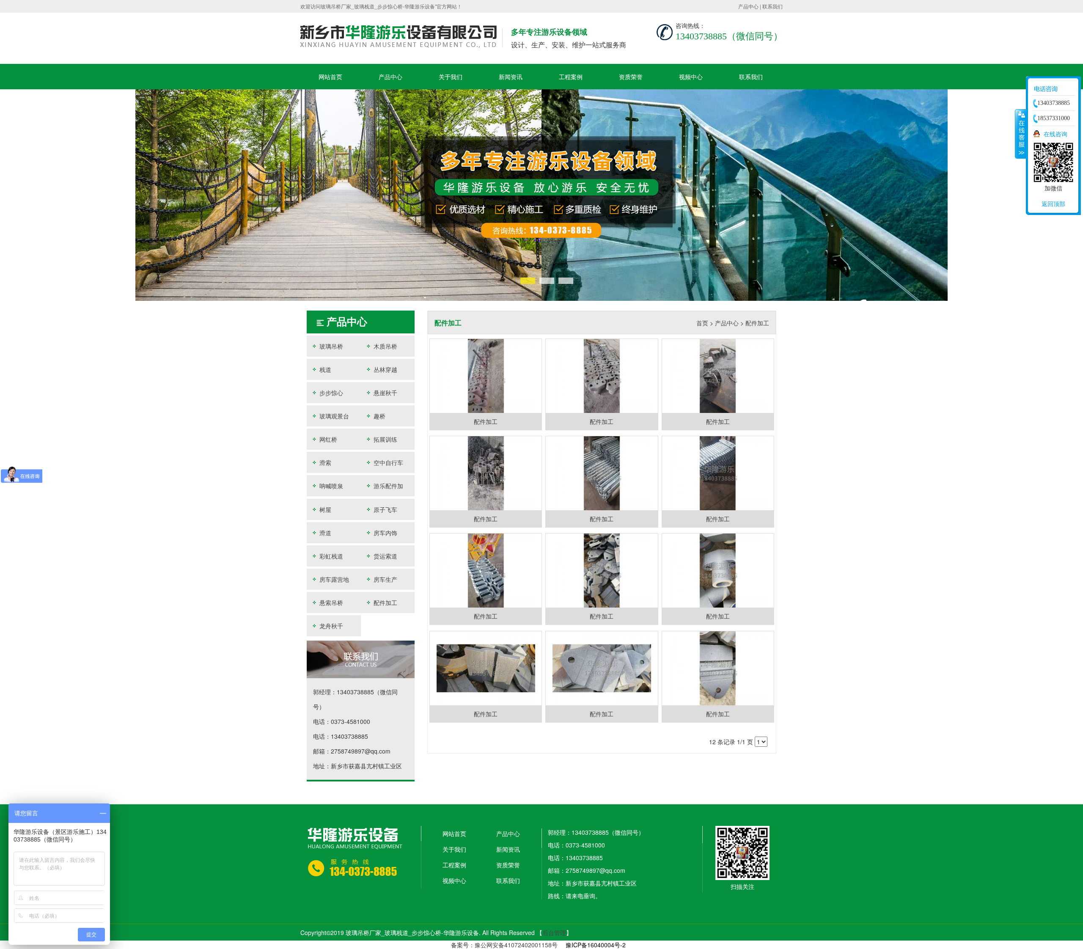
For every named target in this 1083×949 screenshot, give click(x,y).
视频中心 (691, 76)
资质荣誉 (631, 76)
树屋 (324, 509)
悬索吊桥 (330, 602)
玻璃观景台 (333, 416)
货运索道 (384, 556)
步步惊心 (330, 392)
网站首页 (330, 76)
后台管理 (554, 932)
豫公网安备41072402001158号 (516, 945)
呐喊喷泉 (330, 485)
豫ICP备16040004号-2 (596, 945)
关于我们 (450, 76)
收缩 (1021, 134)
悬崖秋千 (384, 392)
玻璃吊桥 (330, 346)
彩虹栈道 (330, 556)
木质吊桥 (384, 346)
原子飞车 (384, 509)
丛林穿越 (384, 369)
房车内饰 (384, 532)
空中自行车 (387, 462)
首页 (702, 323)
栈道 (324, 369)
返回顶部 (1053, 203)
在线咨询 (1055, 133)
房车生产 (384, 579)
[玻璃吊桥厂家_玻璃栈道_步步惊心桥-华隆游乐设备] (541, 194)
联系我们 (772, 6)
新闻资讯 (510, 76)
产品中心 (748, 6)
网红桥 (327, 439)
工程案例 (571, 76)
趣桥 (378, 416)
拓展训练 (384, 439)
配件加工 (384, 602)
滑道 (324, 532)
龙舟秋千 (330, 626)
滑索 (324, 462)
